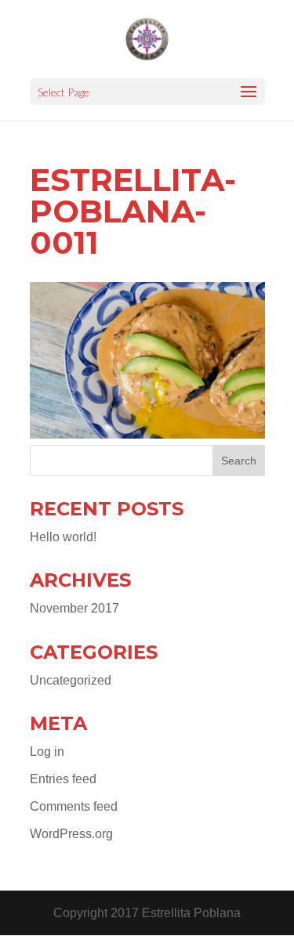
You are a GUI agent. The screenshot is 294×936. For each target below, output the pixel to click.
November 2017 (74, 608)
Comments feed (74, 806)
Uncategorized (70, 680)
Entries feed (63, 779)
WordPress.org (71, 833)
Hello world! (63, 537)
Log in (47, 751)
